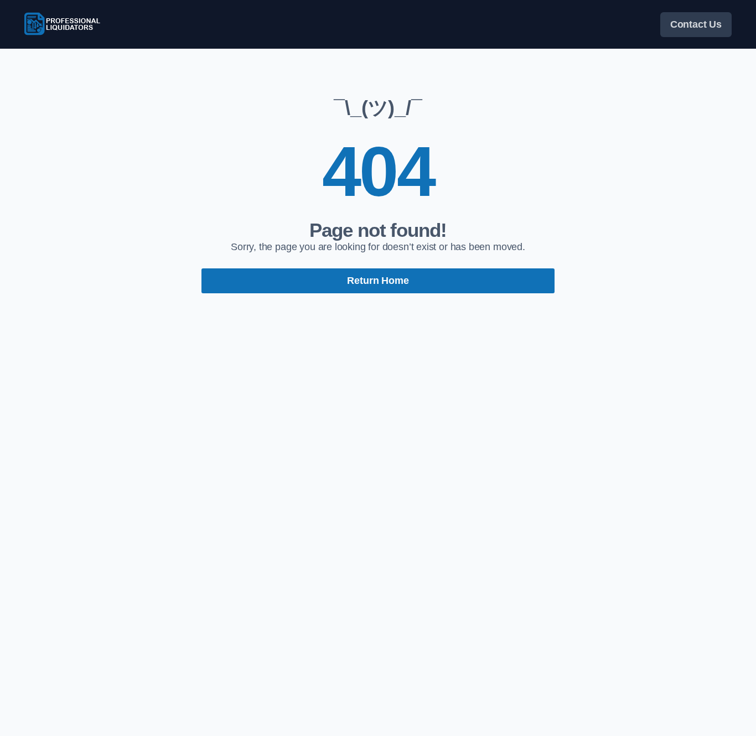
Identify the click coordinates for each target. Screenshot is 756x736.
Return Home (377, 280)
